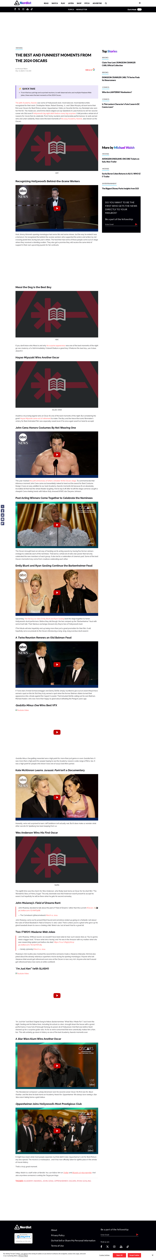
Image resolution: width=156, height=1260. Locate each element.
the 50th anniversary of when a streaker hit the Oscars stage (53, 481)
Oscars (72, 1181)
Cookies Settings (104, 1255)
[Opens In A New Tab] (23, 1236)
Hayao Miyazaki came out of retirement (35, 418)
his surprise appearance (56, 346)
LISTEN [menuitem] (71, 3)
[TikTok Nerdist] (32, 9)
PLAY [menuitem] (63, 3)
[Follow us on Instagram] (114, 1247)
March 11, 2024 (52, 915)
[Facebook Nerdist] (15, 9)
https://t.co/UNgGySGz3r (64, 942)
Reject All (119, 1255)
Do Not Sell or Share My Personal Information (73, 1240)
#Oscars (89, 908)
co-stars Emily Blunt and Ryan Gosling (44, 619)
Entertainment (109, 183)
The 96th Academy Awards (26, 103)
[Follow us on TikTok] (128, 1247)
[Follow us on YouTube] (121, 1247)
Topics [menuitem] (71, 9)
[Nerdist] (22, 3)
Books (105, 57)
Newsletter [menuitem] (81, 9)
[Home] (22, 1229)
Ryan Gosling (84, 1181)
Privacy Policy (58, 1235)
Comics (105, 87)
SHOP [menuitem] (79, 3)
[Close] (152, 1255)
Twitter (66, 1173)
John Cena (47, 1181)
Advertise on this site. (23, 1241)
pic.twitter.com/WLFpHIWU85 (30, 945)
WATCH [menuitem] (55, 3)
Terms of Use (57, 1245)
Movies (19, 48)
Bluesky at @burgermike (81, 1173)
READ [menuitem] (46, 3)
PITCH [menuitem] (86, 3)
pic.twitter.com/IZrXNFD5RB (29, 911)
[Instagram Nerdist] (23, 9)
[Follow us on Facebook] (101, 1247)
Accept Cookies (134, 1255)
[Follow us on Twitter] (107, 1247)
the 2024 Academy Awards (71, 119)
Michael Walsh (22, 69)
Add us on (88, 70)
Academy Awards (33, 1181)
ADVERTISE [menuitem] (97, 3)
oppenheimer (61, 1181)
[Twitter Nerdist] (19, 9)
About (54, 1230)
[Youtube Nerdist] (27, 9)
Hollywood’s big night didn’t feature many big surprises (54, 113)
